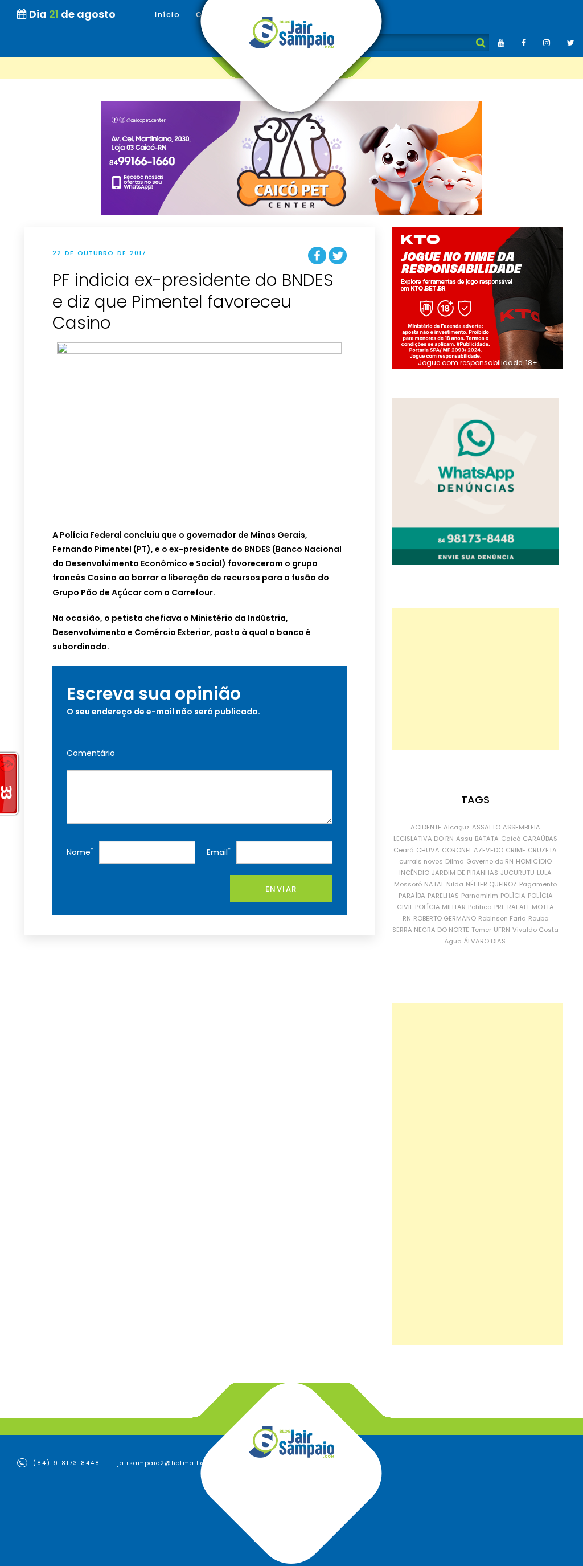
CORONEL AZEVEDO (472, 849)
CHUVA (428, 849)
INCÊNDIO (414, 872)
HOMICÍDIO (534, 861)
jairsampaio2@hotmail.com (166, 1463)
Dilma (454, 861)
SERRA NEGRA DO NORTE (430, 929)
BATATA (487, 838)
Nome (80, 852)
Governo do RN (490, 861)
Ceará (403, 849)
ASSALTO (486, 827)
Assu (464, 838)
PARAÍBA (412, 895)
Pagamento (538, 884)
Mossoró (408, 884)
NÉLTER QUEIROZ (491, 884)
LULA (544, 872)
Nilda (454, 884)
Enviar (281, 889)
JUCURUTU (517, 872)
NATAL (434, 884)
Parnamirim (479, 895)
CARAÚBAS (540, 838)
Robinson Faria (502, 918)
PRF (499, 906)
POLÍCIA (512, 895)
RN (407, 918)
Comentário (91, 753)
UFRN (502, 929)
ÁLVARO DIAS (485, 941)
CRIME (515, 849)
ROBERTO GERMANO (444, 918)
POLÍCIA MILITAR (440, 906)
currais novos (421, 861)
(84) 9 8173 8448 (65, 1463)
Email (219, 852)
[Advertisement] (475, 679)
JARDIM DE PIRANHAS (465, 872)
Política (480, 906)
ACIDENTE (425, 827)
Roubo (538, 918)
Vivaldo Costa (535, 929)
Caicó (510, 838)
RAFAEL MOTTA (530, 906)
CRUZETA (542, 849)
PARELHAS (443, 895)
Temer (481, 929)
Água (453, 941)
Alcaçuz (457, 827)
